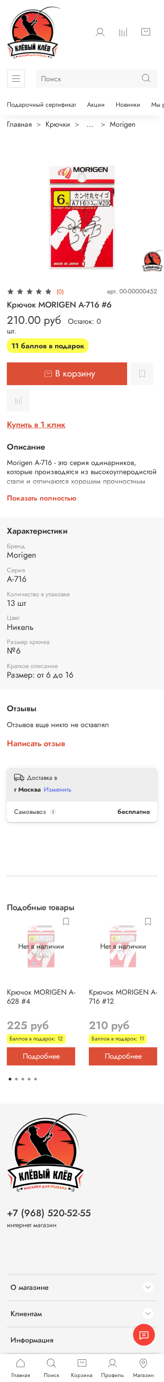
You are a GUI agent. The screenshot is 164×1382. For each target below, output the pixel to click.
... (90, 124)
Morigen (122, 124)
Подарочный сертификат (41, 104)
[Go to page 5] (35, 1079)
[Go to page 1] (10, 1079)
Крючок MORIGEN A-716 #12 (123, 996)
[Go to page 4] (29, 1079)
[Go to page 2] (16, 1079)
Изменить (58, 789)
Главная (19, 124)
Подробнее (41, 1056)
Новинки (128, 104)
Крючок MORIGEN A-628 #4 (41, 996)
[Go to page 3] (22, 1079)
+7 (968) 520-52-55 (49, 1213)
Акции (96, 104)
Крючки (58, 124)
